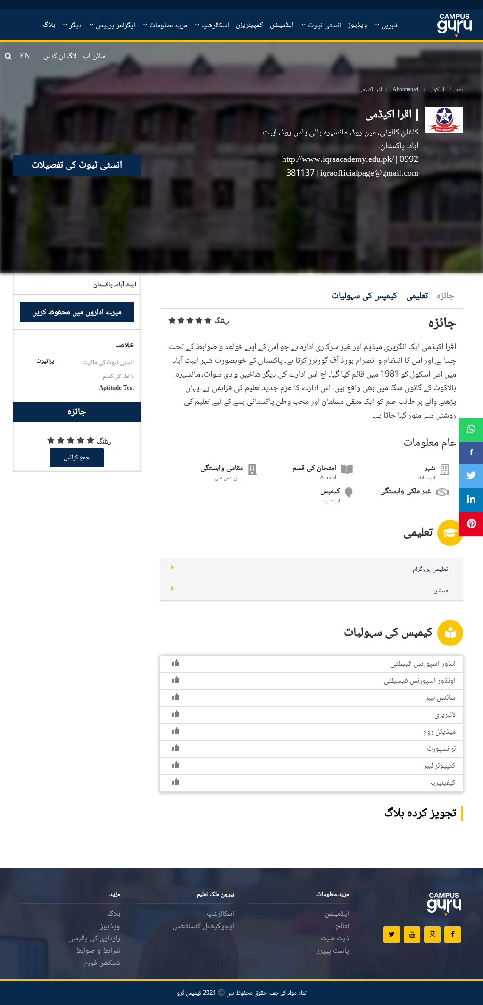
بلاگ (49, 25)
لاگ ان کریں (60, 56)
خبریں (389, 25)
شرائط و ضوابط (98, 951)
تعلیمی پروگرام (430, 569)
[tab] (311, 568)
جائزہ (445, 296)
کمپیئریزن (249, 25)
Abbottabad (405, 90)
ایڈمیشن (282, 25)
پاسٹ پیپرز (333, 951)
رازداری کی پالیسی (94, 938)
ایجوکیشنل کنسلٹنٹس (203, 926)
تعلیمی (417, 296)
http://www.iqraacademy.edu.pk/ (339, 160)
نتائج (342, 926)
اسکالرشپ (214, 25)
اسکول (437, 90)
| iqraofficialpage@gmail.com (367, 174)
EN (25, 56)
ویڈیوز (357, 25)
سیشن (440, 590)
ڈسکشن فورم (101, 963)
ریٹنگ (221, 320)
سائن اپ (94, 56)
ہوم (459, 90)
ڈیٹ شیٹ (335, 938)
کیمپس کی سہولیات (364, 296)
